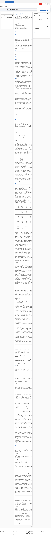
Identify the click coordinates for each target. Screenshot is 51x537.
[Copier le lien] (37, 31)
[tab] (47, 14)
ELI (13, 534)
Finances (36, 24)
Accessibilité (40, 534)
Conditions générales (41, 531)
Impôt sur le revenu (37, 29)
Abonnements (2, 531)
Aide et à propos (15, 531)
